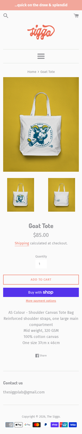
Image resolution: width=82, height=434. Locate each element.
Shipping (22, 243)
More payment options (41, 301)
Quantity (41, 256)
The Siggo (53, 416)
